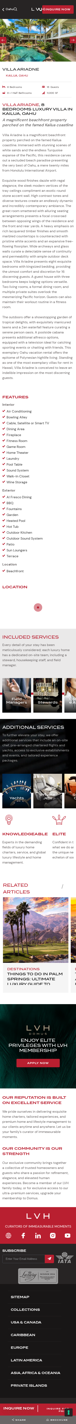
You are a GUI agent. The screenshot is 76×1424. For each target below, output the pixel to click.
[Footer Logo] (38, 1218)
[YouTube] (67, 1235)
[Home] (8, 1235)
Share (20, 1420)
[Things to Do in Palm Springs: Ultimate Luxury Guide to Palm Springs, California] (35, 930)
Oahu (10, 9)
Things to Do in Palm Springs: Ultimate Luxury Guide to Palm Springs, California (35, 984)
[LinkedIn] (38, 1235)
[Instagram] (53, 1235)
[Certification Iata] (65, 1262)
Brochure (59, 1420)
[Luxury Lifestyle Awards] (38, 1276)
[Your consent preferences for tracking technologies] (69, 1412)
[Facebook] (23, 1235)
